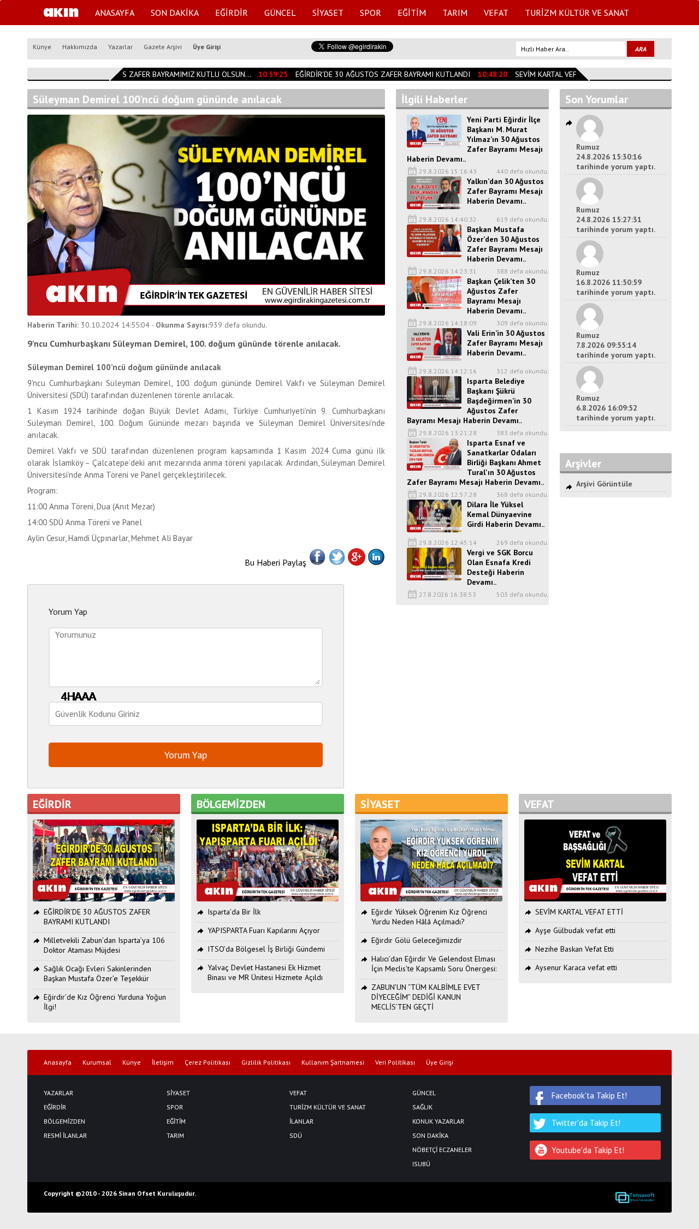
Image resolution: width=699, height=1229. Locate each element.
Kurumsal (96, 1062)
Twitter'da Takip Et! (586, 1123)
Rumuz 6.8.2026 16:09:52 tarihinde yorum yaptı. (615, 408)
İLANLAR (301, 1121)
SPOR (370, 12)
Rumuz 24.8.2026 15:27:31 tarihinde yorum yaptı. (615, 219)
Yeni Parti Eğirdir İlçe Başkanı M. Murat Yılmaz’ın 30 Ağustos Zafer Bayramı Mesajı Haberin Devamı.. (475, 139)
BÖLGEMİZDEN (64, 1121)
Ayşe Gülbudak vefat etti (575, 930)
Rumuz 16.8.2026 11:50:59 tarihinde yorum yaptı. (615, 282)
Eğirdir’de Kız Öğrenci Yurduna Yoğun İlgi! (105, 1002)
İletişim (163, 1062)
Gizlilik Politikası (266, 1062)
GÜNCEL (280, 12)
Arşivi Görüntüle (604, 484)
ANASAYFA (114, 12)
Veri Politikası (395, 1062)
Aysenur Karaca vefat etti (576, 967)
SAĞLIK (422, 1107)
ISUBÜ (421, 1164)
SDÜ (295, 1135)
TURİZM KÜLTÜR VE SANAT (577, 12)
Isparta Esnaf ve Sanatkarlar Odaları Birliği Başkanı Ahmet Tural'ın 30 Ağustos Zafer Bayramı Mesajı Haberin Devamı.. (475, 462)
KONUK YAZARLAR (438, 1121)
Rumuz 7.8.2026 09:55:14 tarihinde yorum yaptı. (615, 345)
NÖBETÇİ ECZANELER (442, 1150)
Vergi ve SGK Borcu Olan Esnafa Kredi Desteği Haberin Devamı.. (500, 567)
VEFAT (496, 12)
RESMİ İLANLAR (65, 1135)
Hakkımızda (79, 47)
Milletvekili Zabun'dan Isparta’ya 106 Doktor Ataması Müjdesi (104, 945)
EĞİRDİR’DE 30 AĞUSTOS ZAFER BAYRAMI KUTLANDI (375, 74)
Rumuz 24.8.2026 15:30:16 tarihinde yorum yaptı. (615, 156)
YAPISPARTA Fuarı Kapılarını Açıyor (264, 930)
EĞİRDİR (231, 12)
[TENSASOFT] (634, 1197)
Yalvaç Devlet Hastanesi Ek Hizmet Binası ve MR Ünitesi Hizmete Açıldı (265, 972)
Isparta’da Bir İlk (234, 912)
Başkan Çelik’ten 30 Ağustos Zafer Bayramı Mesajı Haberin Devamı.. (501, 296)
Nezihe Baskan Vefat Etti (574, 949)
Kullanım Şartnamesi (332, 1062)
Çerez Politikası (207, 1062)
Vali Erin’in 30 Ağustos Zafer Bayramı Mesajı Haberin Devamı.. (506, 343)
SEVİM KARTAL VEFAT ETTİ (552, 74)
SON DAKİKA (175, 12)
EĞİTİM (412, 12)
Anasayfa (58, 1062)
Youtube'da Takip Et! (588, 1150)
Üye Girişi (207, 47)
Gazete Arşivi (163, 47)
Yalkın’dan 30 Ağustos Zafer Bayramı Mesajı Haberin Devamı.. (505, 191)
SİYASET (327, 12)
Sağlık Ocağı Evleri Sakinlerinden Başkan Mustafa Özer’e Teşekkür (97, 973)
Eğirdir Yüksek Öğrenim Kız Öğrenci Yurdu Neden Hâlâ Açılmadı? (429, 917)
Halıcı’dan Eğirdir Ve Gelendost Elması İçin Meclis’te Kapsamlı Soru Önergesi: (433, 963)
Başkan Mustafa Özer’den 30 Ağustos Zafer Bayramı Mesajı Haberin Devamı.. (505, 244)
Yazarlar (120, 47)
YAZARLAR (58, 1093)
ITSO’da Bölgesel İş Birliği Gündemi (266, 949)
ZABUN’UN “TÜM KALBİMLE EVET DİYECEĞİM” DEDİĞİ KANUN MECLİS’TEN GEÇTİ (425, 997)
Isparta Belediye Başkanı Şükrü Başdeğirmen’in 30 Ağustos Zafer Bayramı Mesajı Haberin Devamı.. (469, 400)
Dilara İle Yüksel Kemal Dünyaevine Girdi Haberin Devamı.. (505, 514)
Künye (42, 47)
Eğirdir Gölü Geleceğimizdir (416, 940)
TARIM (454, 12)
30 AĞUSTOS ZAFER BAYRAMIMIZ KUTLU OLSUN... (160, 74)
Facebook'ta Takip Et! (589, 1095)
